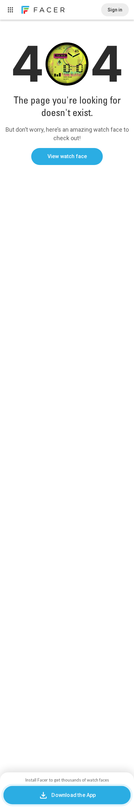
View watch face (67, 156)
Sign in (115, 9)
